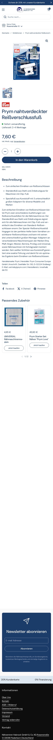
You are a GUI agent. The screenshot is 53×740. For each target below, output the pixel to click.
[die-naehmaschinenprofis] (25, 9)
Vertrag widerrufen (11, 719)
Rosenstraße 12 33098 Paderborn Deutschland (25, 736)
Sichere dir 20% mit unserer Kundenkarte (26, 3)
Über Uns (6, 697)
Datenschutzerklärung (12, 708)
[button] (48, 9)
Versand (6, 716)
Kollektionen (17, 33)
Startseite (5, 33)
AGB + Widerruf (9, 704)
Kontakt (5, 701)
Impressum (7, 712)
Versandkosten (19, 141)
